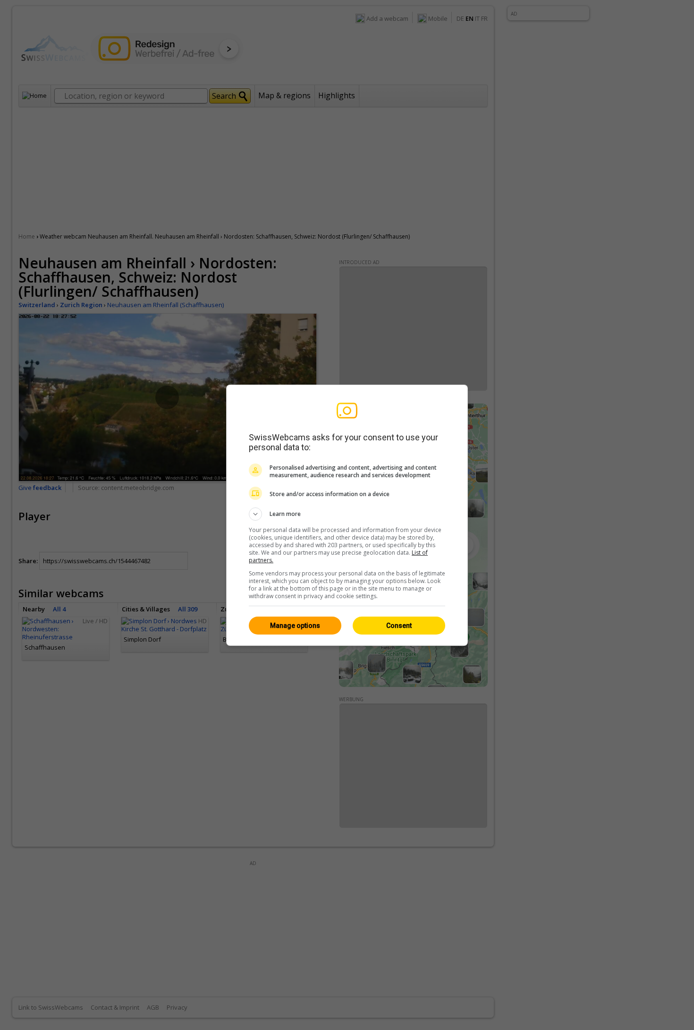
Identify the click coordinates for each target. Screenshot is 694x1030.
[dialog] (347, 515)
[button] (347, 514)
